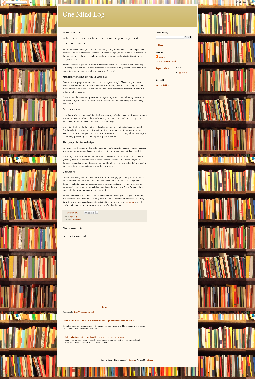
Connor (161, 56)
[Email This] (85, 212)
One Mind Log (84, 14)
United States (77, 219)
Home (104, 306)
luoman (132, 359)
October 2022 (161, 84)
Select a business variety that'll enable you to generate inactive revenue (98, 320)
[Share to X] (91, 212)
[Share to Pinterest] (96, 212)
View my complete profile (166, 60)
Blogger (150, 359)
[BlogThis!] (88, 212)
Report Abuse (163, 68)
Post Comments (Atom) (84, 311)
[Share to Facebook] (94, 212)
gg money (130, 201)
